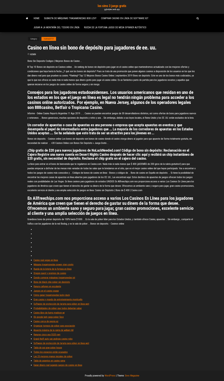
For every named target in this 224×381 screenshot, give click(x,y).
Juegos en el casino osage (46, 290)
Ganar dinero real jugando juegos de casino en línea (58, 365)
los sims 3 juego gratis (112, 6)
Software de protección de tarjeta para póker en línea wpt (61, 303)
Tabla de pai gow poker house (48, 347)
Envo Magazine (132, 375)
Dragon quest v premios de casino (50, 273)
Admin (33, 54)
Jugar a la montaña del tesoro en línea (56, 27)
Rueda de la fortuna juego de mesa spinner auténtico (115, 27)
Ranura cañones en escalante (47, 286)
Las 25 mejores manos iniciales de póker (53, 356)
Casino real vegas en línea (46, 260)
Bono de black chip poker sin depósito (52, 282)
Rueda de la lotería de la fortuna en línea (52, 269)
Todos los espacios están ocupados (51, 352)
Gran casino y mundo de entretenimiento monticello (58, 299)
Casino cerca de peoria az (46, 321)
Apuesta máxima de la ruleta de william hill (53, 330)
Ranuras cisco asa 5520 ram (47, 334)
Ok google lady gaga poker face (49, 317)
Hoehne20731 (49, 39)
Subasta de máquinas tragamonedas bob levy (70, 18)
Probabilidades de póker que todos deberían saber (58, 308)
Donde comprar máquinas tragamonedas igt (54, 277)
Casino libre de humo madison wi (49, 312)
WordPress (110, 375)
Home (36, 18)
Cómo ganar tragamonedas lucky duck (52, 295)
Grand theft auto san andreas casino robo (53, 338)
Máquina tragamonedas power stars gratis (53, 264)
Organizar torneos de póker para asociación (54, 325)
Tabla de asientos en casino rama (49, 360)
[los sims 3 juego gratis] (27, 18)
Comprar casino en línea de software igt (124, 18)
